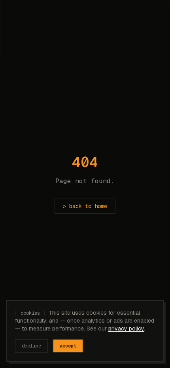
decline (31, 346)
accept (68, 346)
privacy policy (126, 328)
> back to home (85, 206)
